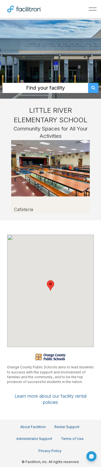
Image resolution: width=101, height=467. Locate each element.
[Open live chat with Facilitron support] (91, 456)
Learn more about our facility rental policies (50, 399)
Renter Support (66, 427)
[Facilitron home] (24, 8)
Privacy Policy (49, 451)
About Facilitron (33, 427)
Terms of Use (72, 439)
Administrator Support (34, 439)
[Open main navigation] (93, 9)
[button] (15, 176)
